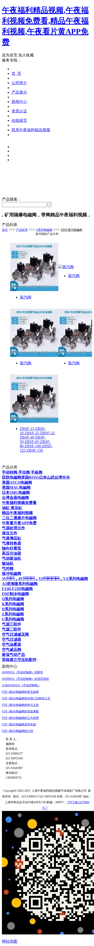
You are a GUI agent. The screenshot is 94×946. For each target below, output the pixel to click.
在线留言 (19, 120)
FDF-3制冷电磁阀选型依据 (19, 724)
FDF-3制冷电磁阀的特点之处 (20, 705)
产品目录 (22, 229)
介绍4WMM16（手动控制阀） (21, 685)
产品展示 (19, 92)
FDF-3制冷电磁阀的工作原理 (20, 718)
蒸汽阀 (25, 297)
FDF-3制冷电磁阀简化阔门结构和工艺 (26, 698)
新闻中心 (19, 102)
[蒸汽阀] (34, 290)
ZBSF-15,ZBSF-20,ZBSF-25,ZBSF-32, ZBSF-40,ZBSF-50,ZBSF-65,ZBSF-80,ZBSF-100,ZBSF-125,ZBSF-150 (37, 439)
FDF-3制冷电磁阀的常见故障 (20, 692)
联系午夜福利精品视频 (31, 130)
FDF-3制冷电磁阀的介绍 (17, 731)
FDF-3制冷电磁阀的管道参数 (20, 711)
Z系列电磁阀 (44, 229)
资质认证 (19, 111)
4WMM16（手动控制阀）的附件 (22, 672)
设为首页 (9, 55)
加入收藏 (26, 55)
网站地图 (9, 941)
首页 (5, 229)
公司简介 (19, 83)
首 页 (16, 73)
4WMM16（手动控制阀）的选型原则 (25, 679)
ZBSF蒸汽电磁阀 (71, 229)
